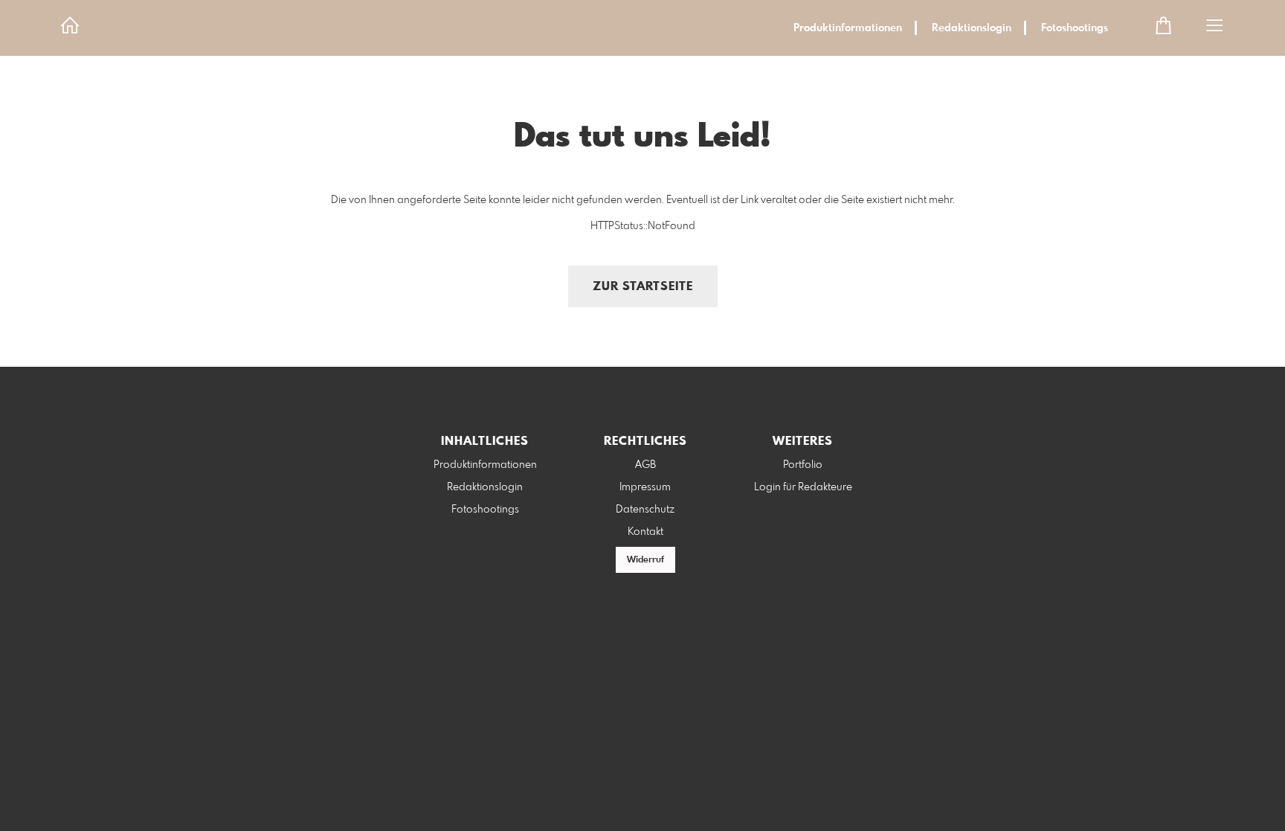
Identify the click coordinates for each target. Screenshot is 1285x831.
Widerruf (645, 560)
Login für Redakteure (803, 487)
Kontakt (645, 532)
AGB (645, 465)
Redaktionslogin (971, 28)
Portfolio (802, 465)
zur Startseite (643, 286)
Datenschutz (645, 509)
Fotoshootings (1074, 28)
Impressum (645, 487)
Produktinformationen (847, 28)
